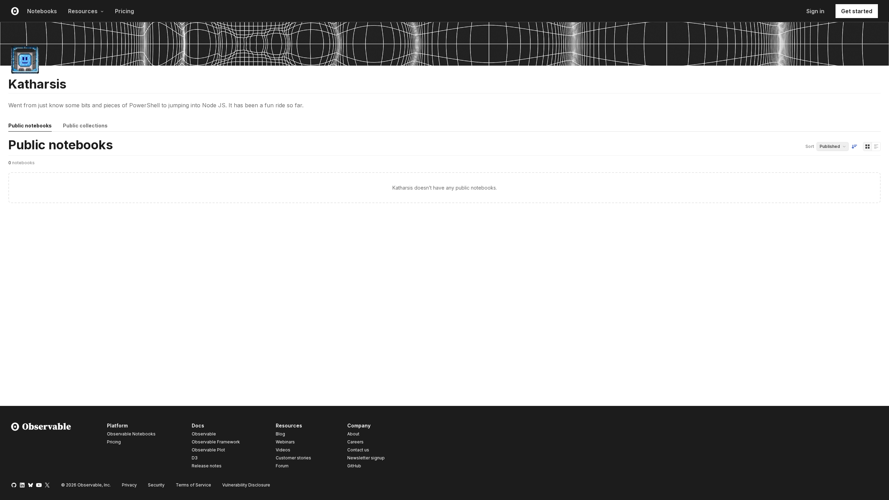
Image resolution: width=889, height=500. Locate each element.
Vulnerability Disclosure (246, 485)
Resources (83, 11)
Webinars (285, 441)
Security (156, 485)
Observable (204, 433)
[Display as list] (876, 146)
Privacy (129, 485)
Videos (283, 449)
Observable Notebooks (131, 433)
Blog (280, 433)
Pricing (124, 11)
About (353, 433)
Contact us (358, 450)
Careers (355, 441)
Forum (282, 465)
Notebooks (42, 11)
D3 (195, 457)
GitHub (354, 465)
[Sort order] (854, 146)
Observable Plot (208, 449)
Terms (193, 485)
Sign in (815, 11)
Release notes (207, 465)
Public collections (85, 125)
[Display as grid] (867, 146)
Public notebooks (30, 125)
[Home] (41, 447)
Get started (856, 11)
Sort (809, 146)
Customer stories (293, 457)
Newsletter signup (366, 458)
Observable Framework (216, 441)
